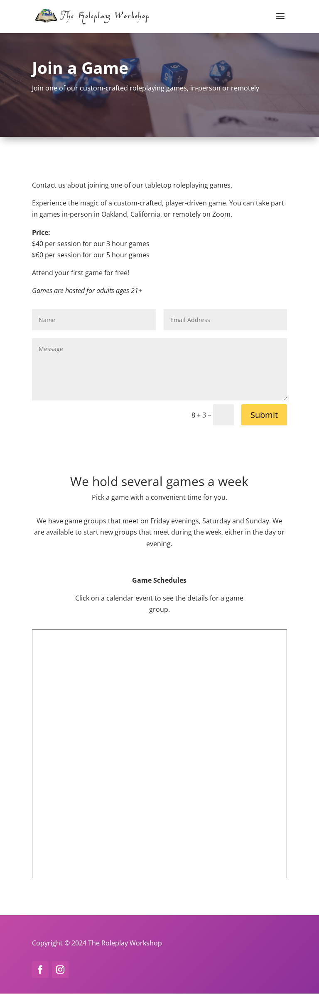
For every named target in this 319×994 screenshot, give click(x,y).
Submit (264, 414)
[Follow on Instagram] (60, 969)
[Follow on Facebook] (40, 969)
